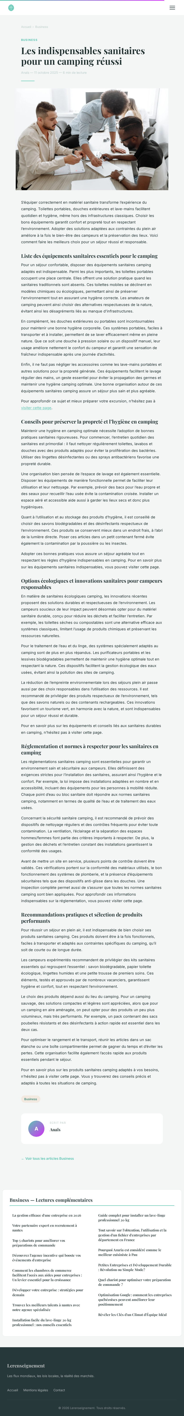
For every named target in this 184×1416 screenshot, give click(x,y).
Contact (59, 1390)
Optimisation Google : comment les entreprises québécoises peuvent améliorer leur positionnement (135, 1300)
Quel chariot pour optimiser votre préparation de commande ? (134, 1282)
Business (41, 27)
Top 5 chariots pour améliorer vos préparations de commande (38, 1242)
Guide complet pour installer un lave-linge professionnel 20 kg (131, 1217)
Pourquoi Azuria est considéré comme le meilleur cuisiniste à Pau (129, 1252)
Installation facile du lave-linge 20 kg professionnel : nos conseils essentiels (42, 1322)
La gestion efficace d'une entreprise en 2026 (46, 1215)
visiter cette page (36, 408)
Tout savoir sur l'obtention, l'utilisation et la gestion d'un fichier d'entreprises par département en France (132, 1235)
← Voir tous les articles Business (47, 1158)
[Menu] (172, 7)
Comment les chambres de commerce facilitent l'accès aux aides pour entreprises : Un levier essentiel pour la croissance (47, 1275)
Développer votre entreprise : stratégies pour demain (47, 1292)
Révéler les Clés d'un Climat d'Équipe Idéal (132, 1314)
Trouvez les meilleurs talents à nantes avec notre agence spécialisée (46, 1307)
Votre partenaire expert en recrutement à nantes (44, 1227)
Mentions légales (35, 1390)
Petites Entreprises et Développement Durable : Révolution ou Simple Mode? (135, 1267)
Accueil (26, 27)
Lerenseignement (26, 1365)
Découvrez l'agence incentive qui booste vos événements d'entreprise (46, 1257)
